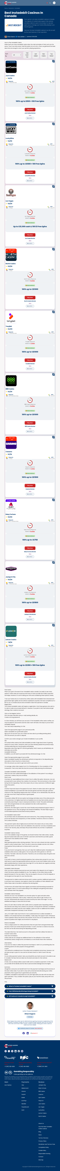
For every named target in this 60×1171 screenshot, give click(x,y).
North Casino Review (30, 301)
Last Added (36, 55)
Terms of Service (43, 1138)
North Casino (42, 1116)
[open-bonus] (47, 3)
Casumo (40, 1094)
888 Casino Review (30, 426)
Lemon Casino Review (30, 677)
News (40, 1135)
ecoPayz (24, 1101)
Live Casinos (8, 1085)
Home (6, 8)
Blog (39, 1132)
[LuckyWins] (30, 130)
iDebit (23, 1097)
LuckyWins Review (30, 175)
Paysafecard (25, 1107)
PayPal (23, 1094)
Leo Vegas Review (30, 238)
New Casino (44, 55)
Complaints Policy (43, 1147)
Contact (40, 1157)
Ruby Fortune (42, 1088)
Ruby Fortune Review (30, 551)
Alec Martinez (38, 1028)
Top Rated (51, 55)
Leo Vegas (41, 1107)
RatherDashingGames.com (38, 1166)
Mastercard (25, 1088)
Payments (11, 8)
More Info (29, 118)
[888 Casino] (30, 381)
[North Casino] (30, 256)
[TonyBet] (30, 318)
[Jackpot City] (30, 569)
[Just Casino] (30, 68)
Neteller (24, 1104)
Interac (24, 1091)
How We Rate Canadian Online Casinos (45, 1127)
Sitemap (40, 1160)
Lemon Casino (42, 1113)
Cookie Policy (42, 1150)
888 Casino (41, 1091)
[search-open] (50, 3)
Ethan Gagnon (11, 36)
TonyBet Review (30, 363)
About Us (41, 1123)
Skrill (23, 1110)
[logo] (10, 3)
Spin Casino (41, 1097)
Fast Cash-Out (27, 55)
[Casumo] (30, 444)
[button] (54, 3)
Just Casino (41, 1104)
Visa (23, 1085)
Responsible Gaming (44, 1153)
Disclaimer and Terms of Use (46, 1144)
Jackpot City (42, 1085)
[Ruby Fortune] (30, 506)
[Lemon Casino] (30, 632)
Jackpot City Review (30, 614)
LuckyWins (41, 1110)
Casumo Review (30, 489)
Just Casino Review (30, 113)
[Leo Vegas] (30, 193)
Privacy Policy (42, 1141)
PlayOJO (40, 1101)
